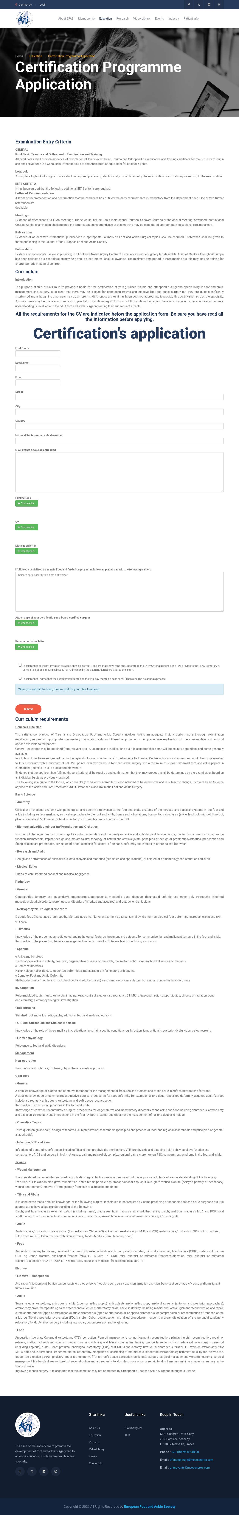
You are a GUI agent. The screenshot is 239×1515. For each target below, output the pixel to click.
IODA (128, 1435)
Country (20, 420)
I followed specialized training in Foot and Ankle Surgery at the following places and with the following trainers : (84, 569)
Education (95, 1435)
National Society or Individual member (39, 435)
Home (19, 56)
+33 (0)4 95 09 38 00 (185, 1452)
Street (19, 391)
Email (18, 377)
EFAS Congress (133, 1428)
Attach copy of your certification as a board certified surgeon (53, 617)
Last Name (22, 362)
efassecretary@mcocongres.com (191, 1460)
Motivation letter (25, 545)
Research (94, 1442)
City (17, 406)
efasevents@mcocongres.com (190, 1467)
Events (93, 1456)
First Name (22, 348)
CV (17, 521)
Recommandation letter (30, 641)
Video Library (96, 1449)
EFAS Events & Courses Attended (35, 449)
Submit (28, 709)
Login (43, 4)
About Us (94, 1428)
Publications (23, 497)
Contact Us (25, 4)
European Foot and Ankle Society (150, 1506)
